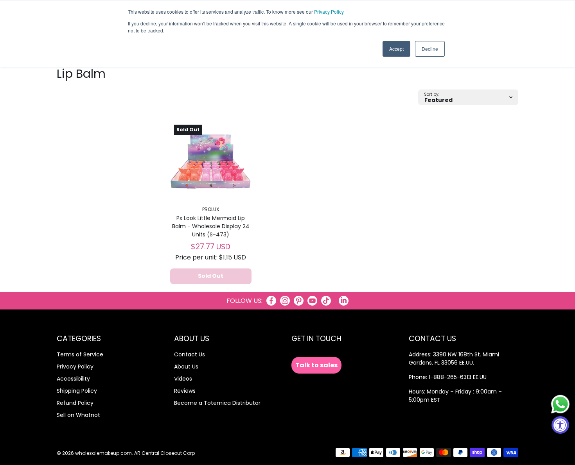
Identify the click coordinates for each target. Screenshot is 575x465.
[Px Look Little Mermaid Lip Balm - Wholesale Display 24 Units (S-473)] (211, 161)
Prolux (210, 209)
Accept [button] (396, 48)
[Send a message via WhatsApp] (560, 404)
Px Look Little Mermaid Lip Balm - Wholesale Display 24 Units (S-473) (211, 226)
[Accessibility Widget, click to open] (560, 425)
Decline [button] (430, 48)
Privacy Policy (329, 11)
